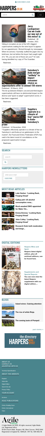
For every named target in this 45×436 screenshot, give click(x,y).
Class (3, 411)
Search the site (6, 387)
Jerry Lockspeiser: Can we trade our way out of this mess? (35, 31)
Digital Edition (5, 384)
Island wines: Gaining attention (28, 304)
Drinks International (7, 408)
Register (4, 378)
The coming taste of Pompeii (27, 320)
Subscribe (8, 178)
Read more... (7, 63)
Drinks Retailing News (8, 405)
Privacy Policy (6, 389)
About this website (10, 374)
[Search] (33, 15)
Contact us (7, 364)
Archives (4, 397)
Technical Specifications (9, 370)
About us (6, 362)
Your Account (8, 393)
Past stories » (38, 329)
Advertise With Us (10, 366)
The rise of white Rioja (24, 312)
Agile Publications (10, 401)
